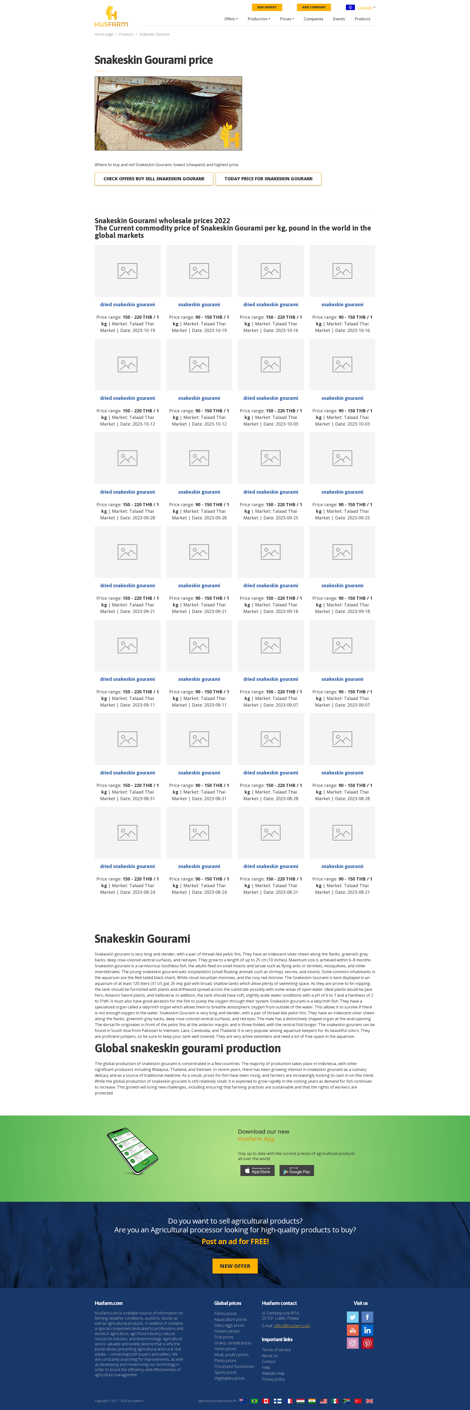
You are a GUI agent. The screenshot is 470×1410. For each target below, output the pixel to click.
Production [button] (257, 19)
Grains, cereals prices (233, 1343)
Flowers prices (227, 1331)
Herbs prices (225, 1348)
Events (339, 19)
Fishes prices (225, 1313)
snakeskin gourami (199, 304)
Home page (104, 34)
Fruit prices (224, 1337)
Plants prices (225, 1360)
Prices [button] (285, 19)
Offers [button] (229, 19)
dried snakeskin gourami (127, 304)
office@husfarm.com (292, 1325)
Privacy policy (273, 1379)
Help (266, 1367)
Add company (314, 7)
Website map (273, 1373)
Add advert (267, 7)
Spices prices (225, 1372)
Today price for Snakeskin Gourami (268, 179)
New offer (235, 1266)
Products (362, 19)
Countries (364, 7)
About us (270, 1355)
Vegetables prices (229, 1378)
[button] (360, 7)
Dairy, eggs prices (229, 1325)
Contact (269, 1361)
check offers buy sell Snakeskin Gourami (154, 179)
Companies (313, 19)
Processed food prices (234, 1366)
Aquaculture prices (230, 1319)
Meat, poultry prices (231, 1354)
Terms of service (276, 1349)
